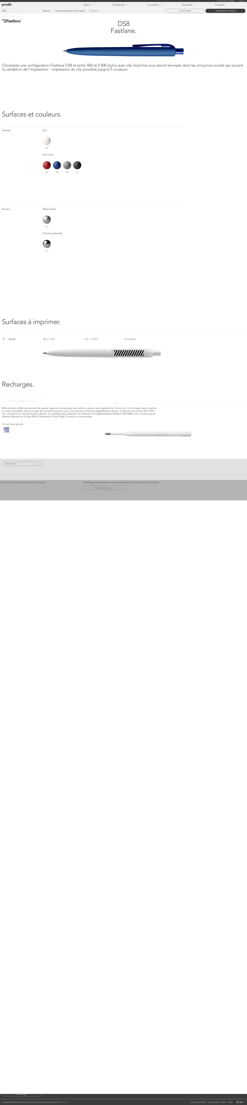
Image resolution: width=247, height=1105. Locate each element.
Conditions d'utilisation (199, 1102)
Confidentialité (213, 1102)
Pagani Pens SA (63, 1102)
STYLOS (9, 16)
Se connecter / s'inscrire (225, 1)
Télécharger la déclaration (104, 488)
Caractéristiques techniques (70, 10)
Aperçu (46, 10)
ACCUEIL (4, 16)
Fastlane (94, 10)
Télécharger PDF (10, 464)
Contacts (220, 4)
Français (242, 1)
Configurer (184, 11)
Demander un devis (225, 11)
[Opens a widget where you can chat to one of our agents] (239, 1102)
